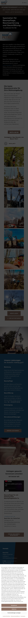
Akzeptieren (14, 605)
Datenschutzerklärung (15, 616)
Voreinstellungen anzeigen (14, 612)
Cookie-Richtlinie (6, 616)
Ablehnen (14, 609)
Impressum (23, 616)
